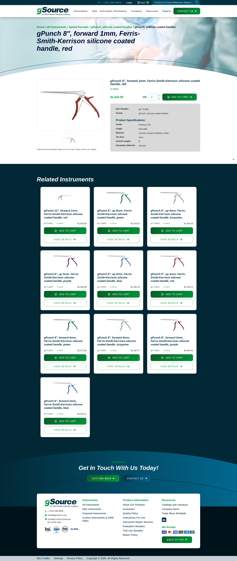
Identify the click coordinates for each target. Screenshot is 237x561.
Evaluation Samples (134, 526)
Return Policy (130, 535)
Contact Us (185, 11)
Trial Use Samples (133, 530)
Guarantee (129, 509)
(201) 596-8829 (101, 478)
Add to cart (179, 96)
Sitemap (58, 558)
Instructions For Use (134, 517)
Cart (144, 2)
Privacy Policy (75, 558)
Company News (170, 509)
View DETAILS (63, 239)
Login (129, 2)
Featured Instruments (94, 513)
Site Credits (43, 558)
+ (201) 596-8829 (110, 2)
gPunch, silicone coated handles (111, 27)
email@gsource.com (57, 515)
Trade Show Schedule (174, 513)
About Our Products (134, 504)
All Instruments (56, 27)
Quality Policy (130, 513)
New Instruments (91, 509)
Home (40, 27)
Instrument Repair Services (138, 522)
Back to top (175, 539)
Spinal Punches (79, 27)
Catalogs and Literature (175, 504)
